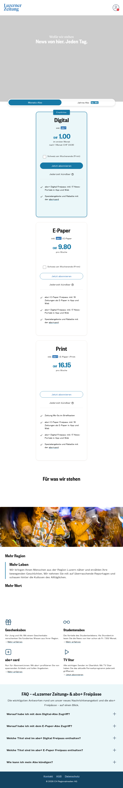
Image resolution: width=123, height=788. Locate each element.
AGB (59, 776)
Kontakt (48, 776)
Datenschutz (72, 776)
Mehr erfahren (15, 641)
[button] (61, 555)
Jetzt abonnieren (74, 674)
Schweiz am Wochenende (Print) (63, 156)
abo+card (54, 199)
